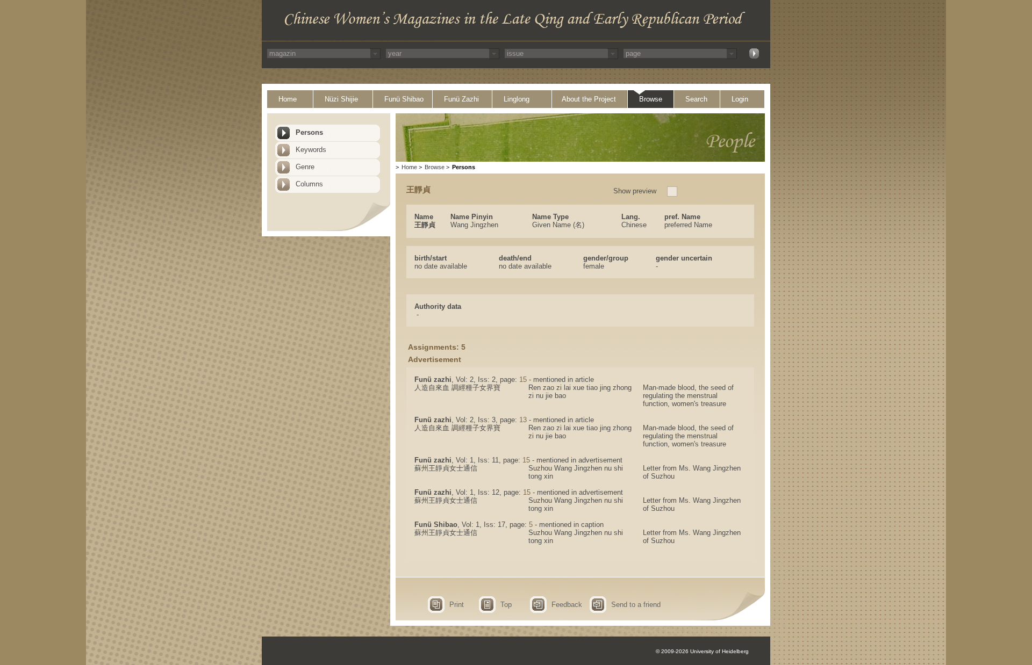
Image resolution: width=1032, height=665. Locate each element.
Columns (309, 184)
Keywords (311, 150)
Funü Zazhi (461, 99)
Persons (309, 132)
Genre (305, 167)
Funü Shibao (404, 99)
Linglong (516, 99)
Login (740, 99)
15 (523, 379)
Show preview (634, 191)
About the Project (589, 99)
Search (696, 99)
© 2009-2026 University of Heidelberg (702, 651)
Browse (650, 99)
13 (523, 420)
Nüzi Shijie (341, 99)
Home (287, 99)
